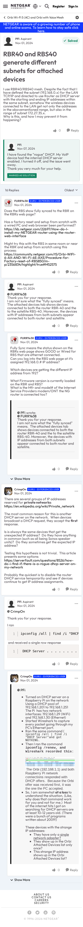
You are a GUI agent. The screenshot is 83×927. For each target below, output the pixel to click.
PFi (17, 38)
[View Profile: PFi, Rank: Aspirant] (8, 41)
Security (41, 903)
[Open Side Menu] (5, 6)
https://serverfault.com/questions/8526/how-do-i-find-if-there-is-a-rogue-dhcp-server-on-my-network (40, 563)
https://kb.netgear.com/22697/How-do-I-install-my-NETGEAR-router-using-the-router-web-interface (40, 232)
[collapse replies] (41, 198)
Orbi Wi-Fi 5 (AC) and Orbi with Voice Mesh (35, 17)
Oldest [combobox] (71, 190)
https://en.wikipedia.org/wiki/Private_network (39, 506)
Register (59, 6)
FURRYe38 (21, 201)
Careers (42, 900)
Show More (22, 479)
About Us (41, 894)
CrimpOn (20, 489)
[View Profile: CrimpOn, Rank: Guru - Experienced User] (8, 491)
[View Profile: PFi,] (11, 147)
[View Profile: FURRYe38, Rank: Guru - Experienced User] (8, 203)
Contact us (41, 897)
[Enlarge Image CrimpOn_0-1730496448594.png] (50, 762)
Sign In (73, 6)
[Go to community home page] (21, 6)
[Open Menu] (77, 17)
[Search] (47, 6)
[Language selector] (37, 6)
